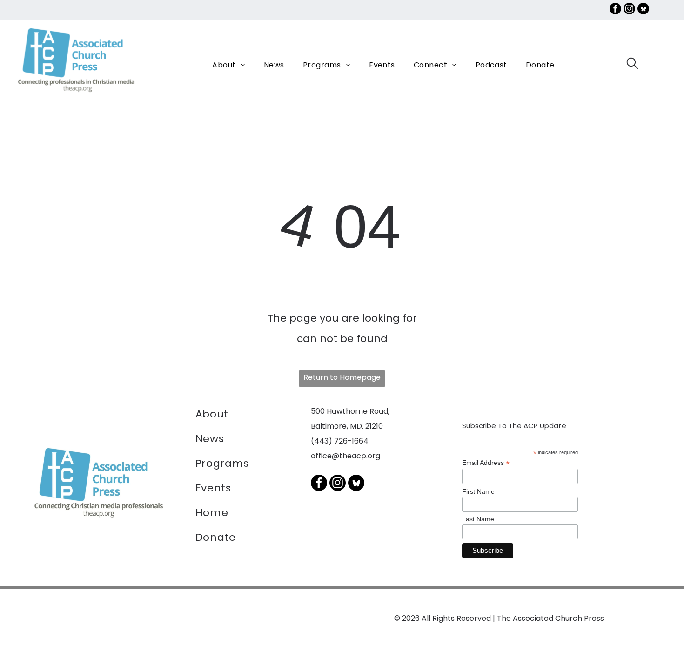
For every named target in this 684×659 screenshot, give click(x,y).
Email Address (486, 462)
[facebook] (615, 10)
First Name (478, 491)
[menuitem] (229, 65)
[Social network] (643, 10)
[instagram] (629, 10)
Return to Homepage (342, 377)
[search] (632, 64)
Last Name (478, 519)
